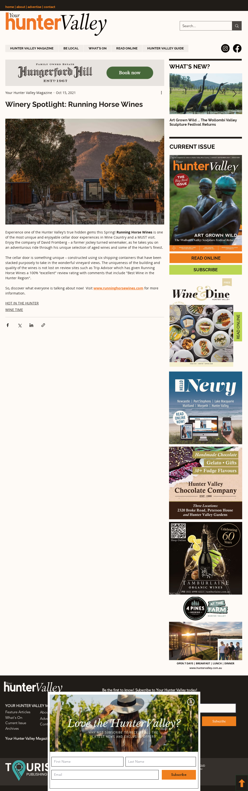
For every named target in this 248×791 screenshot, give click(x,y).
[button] (190, 702)
